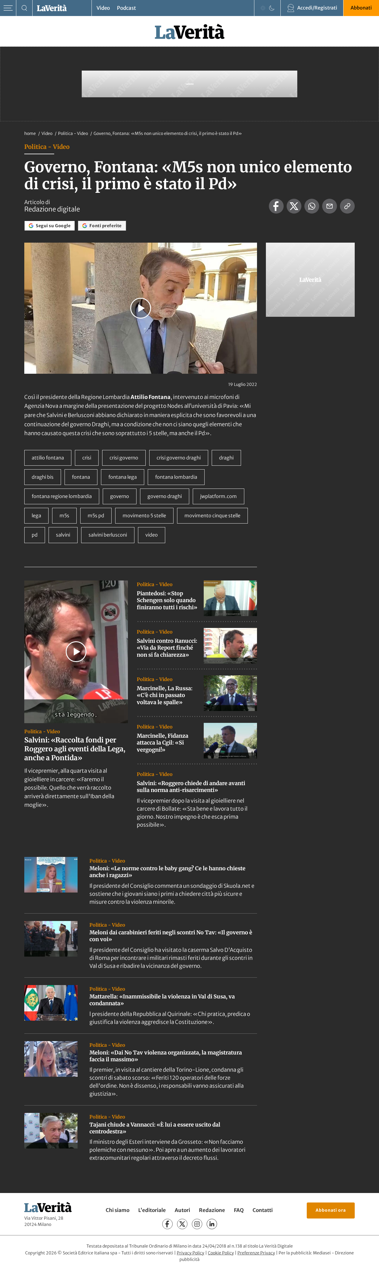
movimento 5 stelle (144, 515)
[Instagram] (197, 1224)
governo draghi (164, 496)
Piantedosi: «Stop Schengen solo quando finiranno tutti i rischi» (167, 600)
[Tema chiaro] (263, 8)
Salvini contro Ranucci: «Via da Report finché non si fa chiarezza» (167, 647)
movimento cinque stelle (212, 515)
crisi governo (124, 458)
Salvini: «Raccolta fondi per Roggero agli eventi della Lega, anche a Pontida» (74, 749)
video (151, 535)
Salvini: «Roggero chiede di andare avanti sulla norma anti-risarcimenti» (191, 786)
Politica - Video (73, 133)
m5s (64, 515)
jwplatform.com (218, 496)
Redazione (212, 1210)
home (30, 133)
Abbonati (361, 8)
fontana (81, 477)
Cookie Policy (221, 1253)
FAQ (239, 1210)
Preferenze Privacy (256, 1253)
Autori (182, 1210)
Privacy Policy (190, 1253)
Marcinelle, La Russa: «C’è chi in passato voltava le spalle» (164, 695)
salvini (63, 535)
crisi (86, 458)
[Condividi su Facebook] (276, 206)
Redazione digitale (52, 209)
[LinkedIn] (212, 1224)
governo (119, 496)
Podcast (126, 8)
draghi (226, 458)
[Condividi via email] (329, 206)
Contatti (263, 1210)
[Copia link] (347, 206)
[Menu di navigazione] (8, 8)
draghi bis (43, 477)
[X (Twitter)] (182, 1224)
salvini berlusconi (108, 535)
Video (103, 8)
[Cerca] (24, 8)
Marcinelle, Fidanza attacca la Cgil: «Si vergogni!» (162, 742)
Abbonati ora (331, 1210)
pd (35, 535)
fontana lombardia (176, 477)
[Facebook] (167, 1224)
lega (36, 515)
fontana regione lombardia (62, 496)
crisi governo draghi (179, 458)
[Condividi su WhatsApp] (311, 206)
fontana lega (122, 477)
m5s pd (96, 515)
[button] (140, 308)
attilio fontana (48, 458)
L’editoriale (152, 1210)
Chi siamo (117, 1210)
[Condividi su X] (294, 206)
